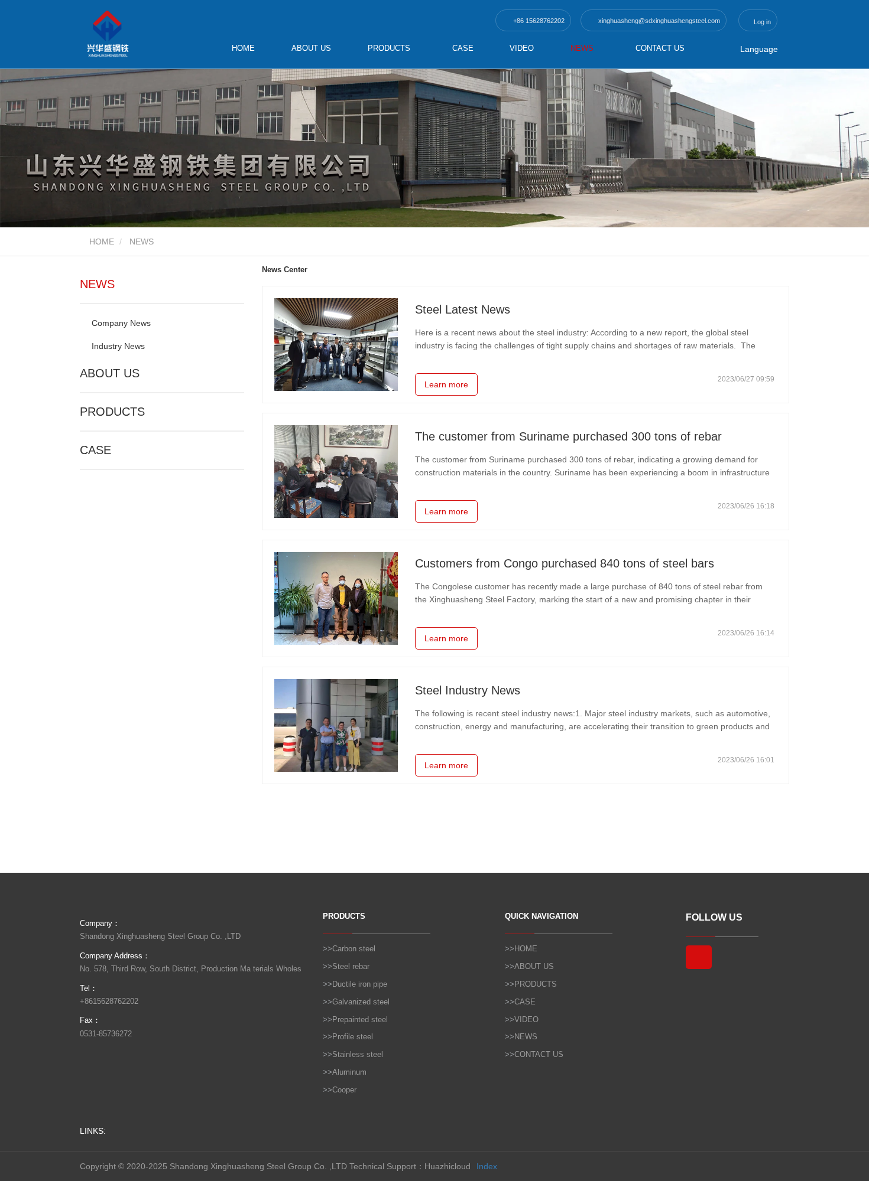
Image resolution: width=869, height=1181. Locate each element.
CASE (463, 48)
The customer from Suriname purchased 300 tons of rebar (568, 436)
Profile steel (352, 1036)
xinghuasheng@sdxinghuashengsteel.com (658, 20)
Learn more (446, 384)
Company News (121, 323)
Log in (761, 21)
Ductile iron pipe (359, 984)
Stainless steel (357, 1054)
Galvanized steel (361, 1001)
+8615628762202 (109, 1001)
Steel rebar (350, 966)
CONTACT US (660, 48)
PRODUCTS (112, 411)
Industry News (118, 346)
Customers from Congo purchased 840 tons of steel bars (564, 563)
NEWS (97, 284)
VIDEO (522, 48)
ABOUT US (311, 48)
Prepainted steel (360, 1019)
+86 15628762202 (538, 20)
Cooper (344, 1089)
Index (486, 1166)
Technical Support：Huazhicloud (410, 1166)
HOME (243, 48)
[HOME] (139, 34)
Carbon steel (353, 948)
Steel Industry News (467, 690)
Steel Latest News (462, 309)
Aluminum (349, 1072)
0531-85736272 (106, 1033)
